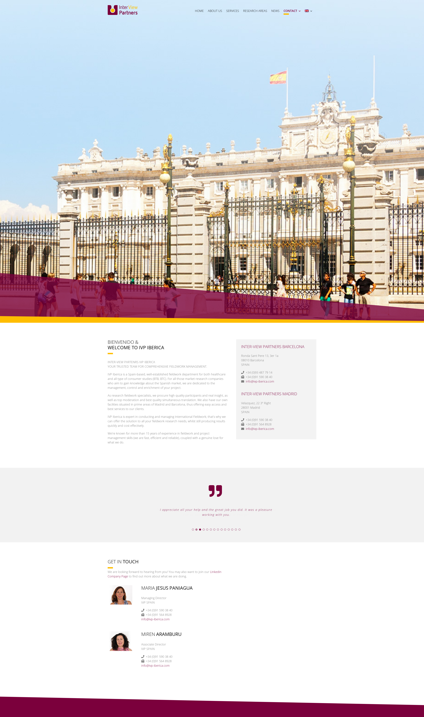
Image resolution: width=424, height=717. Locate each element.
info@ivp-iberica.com (260, 381)
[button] (193, 530)
